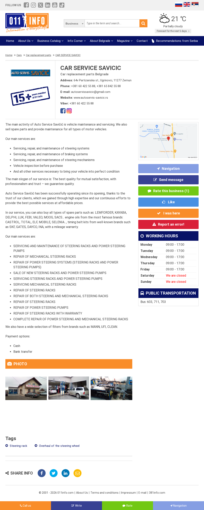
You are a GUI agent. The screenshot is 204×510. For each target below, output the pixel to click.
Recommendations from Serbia (176, 41)
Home (10, 41)
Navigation (171, 168)
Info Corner (75, 41)
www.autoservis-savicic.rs (91, 97)
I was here (171, 213)
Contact (142, 41)
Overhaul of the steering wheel (58, 446)
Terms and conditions (104, 492)
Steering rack (18, 446)
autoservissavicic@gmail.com (90, 92)
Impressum (128, 492)
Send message (171, 180)
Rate (129, 505)
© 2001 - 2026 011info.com (56, 492)
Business (72, 23)
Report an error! (171, 224)
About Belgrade (100, 41)
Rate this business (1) (171, 191)
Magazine (123, 41)
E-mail (142, 492)
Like (171, 202)
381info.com (157, 492)
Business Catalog (49, 41)
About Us (24, 41)
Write (78, 505)
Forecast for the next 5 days (172, 31)
